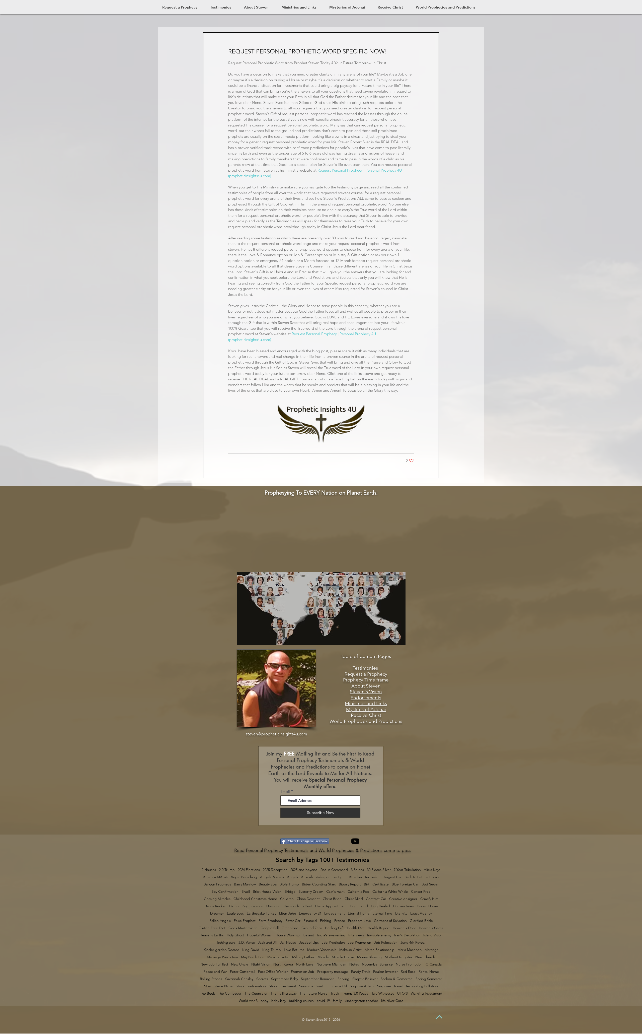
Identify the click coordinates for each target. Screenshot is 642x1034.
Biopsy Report (350, 884)
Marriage (432, 950)
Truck (335, 993)
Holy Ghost (235, 935)
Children (287, 899)
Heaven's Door (404, 928)
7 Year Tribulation (407, 870)
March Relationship (379, 950)
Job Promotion (359, 942)
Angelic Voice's (272, 877)
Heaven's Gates (431, 928)
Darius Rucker (215, 906)
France (339, 921)
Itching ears (226, 942)
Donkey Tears (403, 906)
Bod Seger (430, 884)
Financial (310, 921)
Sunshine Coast (311, 986)
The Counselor (256, 993)
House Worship (288, 935)
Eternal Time (382, 913)
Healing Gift (334, 928)
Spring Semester (429, 979)
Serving (343, 979)
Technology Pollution (422, 986)
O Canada (434, 964)
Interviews (356, 935)
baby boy (278, 1001)
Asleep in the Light (331, 877)
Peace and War (215, 972)
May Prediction (252, 957)
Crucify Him (429, 899)
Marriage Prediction (222, 957)
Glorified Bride (421, 921)
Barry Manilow (245, 884)
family (337, 1001)
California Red (358, 891)
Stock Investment (282, 986)
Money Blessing (369, 957)
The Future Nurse (313, 993)
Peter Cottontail (242, 972)
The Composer (230, 993)
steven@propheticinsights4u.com (276, 733)
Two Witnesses (382, 993)
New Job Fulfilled (214, 964)
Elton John (287, 913)
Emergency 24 (310, 913)
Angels (292, 877)
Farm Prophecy (270, 921)
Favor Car (292, 921)
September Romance (318, 979)
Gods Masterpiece (243, 928)
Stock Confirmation (251, 986)
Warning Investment (426, 993)
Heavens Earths (212, 935)
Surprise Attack (362, 986)
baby (264, 1001)
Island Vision (433, 935)
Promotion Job (302, 972)
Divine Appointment (331, 906)
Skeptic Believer (365, 979)
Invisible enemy (379, 935)
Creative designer (403, 899)
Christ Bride (332, 899)
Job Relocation (385, 942)
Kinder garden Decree (221, 950)
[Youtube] (355, 841)
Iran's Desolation (407, 935)
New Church (425, 957)
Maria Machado (409, 950)
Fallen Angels (220, 921)
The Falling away (283, 993)
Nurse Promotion (409, 964)
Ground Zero (311, 928)
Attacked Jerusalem (364, 877)
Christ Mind (354, 899)
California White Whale (390, 891)
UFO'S (402, 993)
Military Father (303, 957)
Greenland (290, 928)
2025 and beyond (303, 870)
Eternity (401, 913)
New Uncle (239, 964)
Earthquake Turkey (261, 913)
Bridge (290, 891)
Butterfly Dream (310, 891)
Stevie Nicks (223, 986)
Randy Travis (360, 972)
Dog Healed (380, 906)
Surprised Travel (390, 986)
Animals (307, 877)
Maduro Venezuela (321, 950)
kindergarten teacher (361, 1001)
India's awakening (331, 935)
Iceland (308, 935)
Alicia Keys (432, 870)
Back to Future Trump (422, 877)
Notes (354, 964)
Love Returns (294, 950)
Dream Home (427, 906)
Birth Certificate (376, 884)
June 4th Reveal (412, 942)
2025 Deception (275, 870)
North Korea (283, 964)
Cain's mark (335, 891)
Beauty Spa (268, 884)
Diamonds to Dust (298, 906)
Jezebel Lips (309, 942)
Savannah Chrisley (239, 979)
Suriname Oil (337, 986)
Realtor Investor (385, 972)
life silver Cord (392, 1001)
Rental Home (429, 972)
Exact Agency (421, 913)
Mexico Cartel (278, 957)
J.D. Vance (246, 942)
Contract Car (376, 899)
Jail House (288, 942)
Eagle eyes (235, 913)
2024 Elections (249, 870)
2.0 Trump (227, 870)
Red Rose (408, 972)
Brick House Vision (267, 891)
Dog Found (359, 906)
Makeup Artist (350, 950)
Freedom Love (359, 921)
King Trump (271, 950)
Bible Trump (289, 884)
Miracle (323, 957)
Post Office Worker (273, 972)
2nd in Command (334, 870)
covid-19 (323, 1001)
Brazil (246, 891)
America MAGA (215, 877)
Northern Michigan (331, 964)
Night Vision (260, 964)
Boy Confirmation (224, 891)
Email (285, 791)
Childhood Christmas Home (255, 899)
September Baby (284, 979)
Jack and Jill (267, 942)
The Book (207, 993)
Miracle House (343, 957)
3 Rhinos (357, 870)
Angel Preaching (244, 877)
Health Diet (356, 928)
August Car (392, 877)
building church (301, 1001)
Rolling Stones (211, 979)
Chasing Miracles (217, 899)
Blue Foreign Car (405, 884)
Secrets (262, 979)
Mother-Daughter (398, 957)
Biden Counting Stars (319, 884)
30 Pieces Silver (379, 870)
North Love (304, 964)
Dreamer (217, 913)
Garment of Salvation (390, 921)
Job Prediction (333, 942)
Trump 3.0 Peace (355, 993)
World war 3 (248, 1001)
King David (250, 950)
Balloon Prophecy (217, 884)
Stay (207, 986)
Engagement (334, 913)
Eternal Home (358, 913)
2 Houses (209, 870)
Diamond (273, 906)
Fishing (325, 921)
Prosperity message (332, 972)
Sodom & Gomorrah (397, 979)
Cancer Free (421, 891)
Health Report (379, 928)
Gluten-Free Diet (212, 928)
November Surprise (377, 964)
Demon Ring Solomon (246, 906)
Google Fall (270, 928)
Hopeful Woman (260, 935)
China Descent (308, 899)
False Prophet (245, 921)
